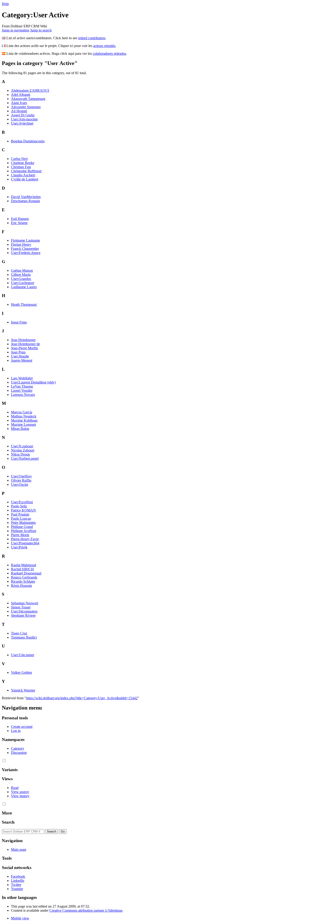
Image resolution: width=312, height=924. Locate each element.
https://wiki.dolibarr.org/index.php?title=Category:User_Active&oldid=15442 (81, 698)
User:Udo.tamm (22, 655)
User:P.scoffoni (22, 502)
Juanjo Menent (21, 360)
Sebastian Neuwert (24, 603)
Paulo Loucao (21, 518)
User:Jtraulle (20, 356)
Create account (21, 726)
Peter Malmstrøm (23, 523)
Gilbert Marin (21, 275)
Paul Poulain (20, 514)
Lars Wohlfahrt (22, 378)
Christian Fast (21, 167)
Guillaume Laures (24, 287)
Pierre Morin (20, 535)
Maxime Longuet (23, 424)
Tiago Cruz (19, 633)
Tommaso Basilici (24, 637)
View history (20, 796)
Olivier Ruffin (21, 480)
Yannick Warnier (23, 690)
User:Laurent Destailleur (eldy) (33, 382)
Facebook (18, 876)
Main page (18, 849)
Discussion (19, 752)
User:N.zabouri (22, 446)
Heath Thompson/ (24, 304)
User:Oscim (19, 484)
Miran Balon (20, 429)
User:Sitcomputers (24, 611)
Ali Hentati (19, 111)
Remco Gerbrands (24, 577)
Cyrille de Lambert (24, 179)
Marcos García (21, 412)
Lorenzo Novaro (23, 395)
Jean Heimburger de (25, 344)
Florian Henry (21, 244)
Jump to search (41, 30)
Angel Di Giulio (22, 115)
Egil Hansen (20, 219)
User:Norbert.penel (25, 458)
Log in (16, 731)
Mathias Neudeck (23, 416)
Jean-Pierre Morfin (24, 348)
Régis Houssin (21, 585)
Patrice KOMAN (23, 510)
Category (17, 748)
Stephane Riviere (23, 615)
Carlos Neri (19, 159)
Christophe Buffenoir (26, 171)
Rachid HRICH (22, 569)
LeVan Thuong (22, 386)
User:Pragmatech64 (25, 543)
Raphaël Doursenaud (26, 573)
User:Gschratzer (22, 283)
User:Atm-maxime (24, 119)
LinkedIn (17, 880)
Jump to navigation (15, 30)
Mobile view (20, 918)
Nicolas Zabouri (22, 450)
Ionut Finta (19, 322)
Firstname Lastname (25, 240)
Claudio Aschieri (23, 175)
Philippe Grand (22, 527)
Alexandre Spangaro (26, 107)
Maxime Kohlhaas (24, 420)
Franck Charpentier (25, 249)
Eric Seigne (19, 223)
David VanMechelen (26, 197)
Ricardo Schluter (23, 581)
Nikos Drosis (20, 454)
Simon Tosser (21, 607)
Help (5, 4)
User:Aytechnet (22, 123)
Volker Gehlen (21, 672)
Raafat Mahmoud (23, 565)
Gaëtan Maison (22, 270)
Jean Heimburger (23, 340)
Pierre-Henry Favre (25, 539)
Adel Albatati (20, 95)
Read (15, 788)
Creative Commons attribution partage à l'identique (85, 910)
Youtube (17, 889)
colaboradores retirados (109, 53)
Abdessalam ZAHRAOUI (30, 90)
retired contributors (91, 38)
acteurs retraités (104, 46)
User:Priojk (19, 547)
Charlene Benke (22, 163)
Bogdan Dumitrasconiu (28, 141)
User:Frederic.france (25, 253)
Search (8, 822)
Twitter (16, 885)
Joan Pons (18, 352)
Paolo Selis (19, 506)
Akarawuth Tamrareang (28, 99)
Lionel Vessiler (21, 390)
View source (20, 792)
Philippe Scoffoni (23, 531)
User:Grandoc (21, 279)
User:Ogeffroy (21, 476)
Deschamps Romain (25, 201)
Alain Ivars (19, 103)
